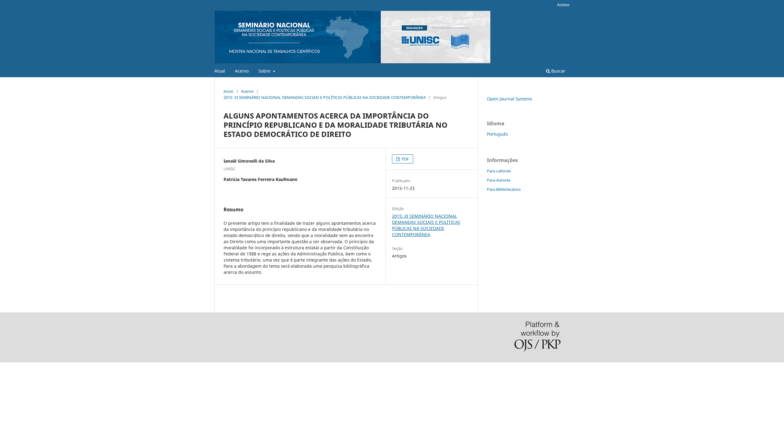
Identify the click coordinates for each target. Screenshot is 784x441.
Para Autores (499, 180)
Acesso (563, 4)
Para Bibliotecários (504, 189)
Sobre (265, 71)
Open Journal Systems (509, 99)
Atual (219, 71)
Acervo (242, 71)
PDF (405, 159)
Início (228, 91)
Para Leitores (499, 171)
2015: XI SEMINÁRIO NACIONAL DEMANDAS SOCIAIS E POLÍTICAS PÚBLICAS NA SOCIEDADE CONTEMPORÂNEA (325, 97)
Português (497, 134)
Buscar (557, 71)
